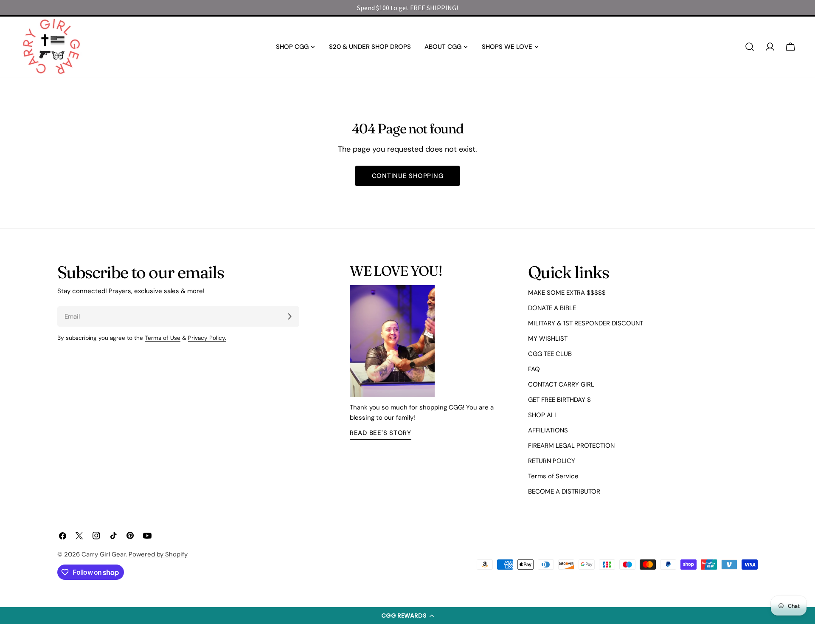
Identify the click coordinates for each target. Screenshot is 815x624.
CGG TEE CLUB (550, 354)
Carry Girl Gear (104, 554)
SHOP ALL (543, 415)
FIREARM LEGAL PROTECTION (571, 445)
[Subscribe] (289, 316)
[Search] (749, 46)
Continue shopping (408, 176)
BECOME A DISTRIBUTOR (564, 491)
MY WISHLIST (548, 338)
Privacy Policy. (207, 338)
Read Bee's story (380, 433)
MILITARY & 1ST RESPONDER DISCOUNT (585, 323)
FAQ (534, 369)
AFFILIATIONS (548, 430)
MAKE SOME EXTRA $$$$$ (567, 292)
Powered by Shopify (158, 554)
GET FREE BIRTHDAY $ (559, 399)
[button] (407, 615)
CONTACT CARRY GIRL (561, 384)
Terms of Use (162, 338)
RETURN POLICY (551, 461)
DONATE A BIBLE (552, 308)
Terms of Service (553, 476)
